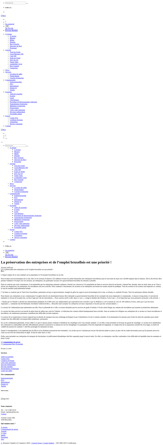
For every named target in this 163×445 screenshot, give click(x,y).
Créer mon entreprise (8, 363)
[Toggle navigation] (6, 138)
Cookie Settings (48, 443)
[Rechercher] (27, 3)
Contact (3, 414)
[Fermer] (2, 142)
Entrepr (7, 378)
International (5, 382)
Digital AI (4, 384)
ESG (2, 380)
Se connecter (9, 24)
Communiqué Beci (8, 344)
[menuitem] (6, 28)
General (36, 443)
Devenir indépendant (8, 365)
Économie (19, 344)
